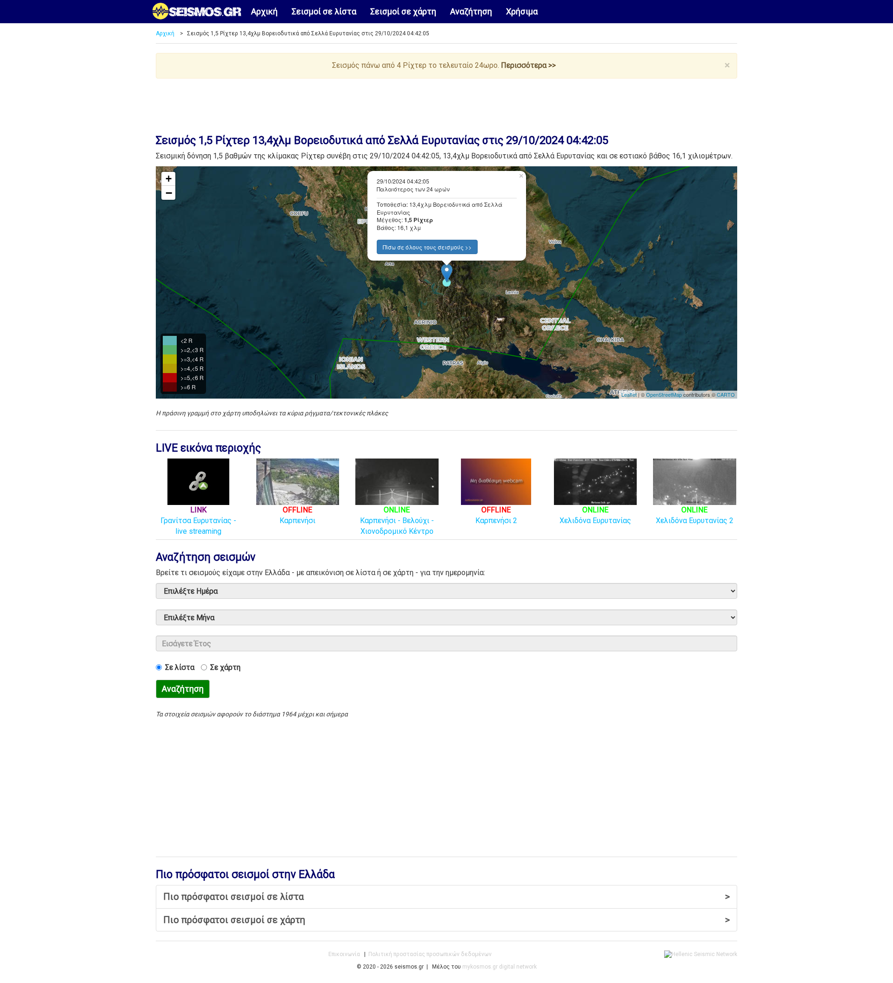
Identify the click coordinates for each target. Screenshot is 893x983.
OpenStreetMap (664, 394)
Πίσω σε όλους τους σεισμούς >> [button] (427, 247)
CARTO (726, 394)
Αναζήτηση (471, 11)
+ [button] (169, 178)
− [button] (169, 192)
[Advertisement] (446, 104)
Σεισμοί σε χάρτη (403, 11)
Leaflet (629, 394)
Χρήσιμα (522, 11)
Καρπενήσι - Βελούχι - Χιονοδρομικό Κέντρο (397, 520)
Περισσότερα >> (528, 65)
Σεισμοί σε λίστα (324, 11)
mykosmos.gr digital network (499, 966)
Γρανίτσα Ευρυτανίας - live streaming (198, 520)
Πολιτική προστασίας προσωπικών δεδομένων (430, 954)
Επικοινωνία (344, 954)
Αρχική (264, 11)
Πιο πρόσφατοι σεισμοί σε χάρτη (446, 919)
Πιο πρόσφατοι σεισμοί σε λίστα (446, 896)
